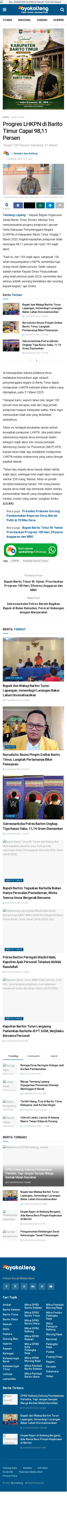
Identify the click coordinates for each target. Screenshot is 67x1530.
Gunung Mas (10, 1338)
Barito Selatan (11, 1309)
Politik (10, 747)
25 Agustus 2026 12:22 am (36, 335)
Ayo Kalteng (17, 1483)
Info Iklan (43, 1468)
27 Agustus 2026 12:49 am (36, 316)
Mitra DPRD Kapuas (31, 1338)
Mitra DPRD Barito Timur (32, 1314)
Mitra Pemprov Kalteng (51, 1326)
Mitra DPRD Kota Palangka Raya (31, 1349)
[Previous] (30, 360)
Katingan (8, 1353)
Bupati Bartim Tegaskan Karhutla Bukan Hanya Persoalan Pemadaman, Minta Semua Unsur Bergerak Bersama (32, 892)
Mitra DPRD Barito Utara (32, 1322)
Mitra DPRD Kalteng (31, 1330)
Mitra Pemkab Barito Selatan (33, 1367)
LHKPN (15, 561)
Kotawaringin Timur (11, 1368)
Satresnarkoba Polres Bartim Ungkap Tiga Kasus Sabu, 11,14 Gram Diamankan (41, 345)
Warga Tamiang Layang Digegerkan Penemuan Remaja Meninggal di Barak (39, 1085)
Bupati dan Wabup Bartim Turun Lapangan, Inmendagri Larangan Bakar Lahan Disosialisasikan (42, 308)
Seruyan (51, 1366)
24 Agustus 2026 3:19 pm (16, 903)
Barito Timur (18, 117)
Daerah (42, 20)
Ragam (50, 1361)
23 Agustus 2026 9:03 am (16, 1041)
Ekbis (6, 1329)
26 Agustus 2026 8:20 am (33, 1240)
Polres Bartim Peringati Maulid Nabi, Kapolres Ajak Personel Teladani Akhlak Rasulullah (32, 962)
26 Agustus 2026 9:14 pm (33, 1224)
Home (6, 117)
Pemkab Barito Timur (35, 561)
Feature (7, 1333)
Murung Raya (54, 1334)
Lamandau (9, 1378)
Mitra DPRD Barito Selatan (33, 1306)
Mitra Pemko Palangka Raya (54, 1315)
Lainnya (7, 1374)
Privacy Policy (10, 1475)
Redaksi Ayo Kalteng (26, 153)
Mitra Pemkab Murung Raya (54, 1306)
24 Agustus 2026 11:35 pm (36, 353)
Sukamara (52, 1371)
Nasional (24, 20)
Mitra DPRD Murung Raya (32, 1359)
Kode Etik (8, 1471)
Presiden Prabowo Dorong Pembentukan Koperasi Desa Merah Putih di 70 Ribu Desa (33, 515)
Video (49, 1376)
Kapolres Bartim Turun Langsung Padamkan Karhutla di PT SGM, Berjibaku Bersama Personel (33, 1031)
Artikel (7, 1304)
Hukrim (58, 20)
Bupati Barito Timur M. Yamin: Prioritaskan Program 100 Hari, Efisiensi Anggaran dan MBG (34, 532)
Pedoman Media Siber (31, 1471)
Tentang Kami (10, 1468)
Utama (7, 20)
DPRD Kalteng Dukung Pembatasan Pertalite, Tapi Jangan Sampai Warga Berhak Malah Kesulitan (30, 1173)
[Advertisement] (33, 1506)
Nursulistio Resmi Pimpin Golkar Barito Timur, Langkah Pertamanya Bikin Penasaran (42, 326)
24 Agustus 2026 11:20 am (16, 972)
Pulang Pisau (54, 1356)
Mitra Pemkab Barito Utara (33, 1375)
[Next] (37, 360)
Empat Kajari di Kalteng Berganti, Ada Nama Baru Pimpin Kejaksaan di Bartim (41, 1215)
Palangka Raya (52, 1346)
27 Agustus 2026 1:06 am (19, 1182)
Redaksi (27, 1468)
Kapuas (7, 1348)
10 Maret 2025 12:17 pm (19, 158)
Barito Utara (10, 1319)
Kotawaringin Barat (11, 1360)
